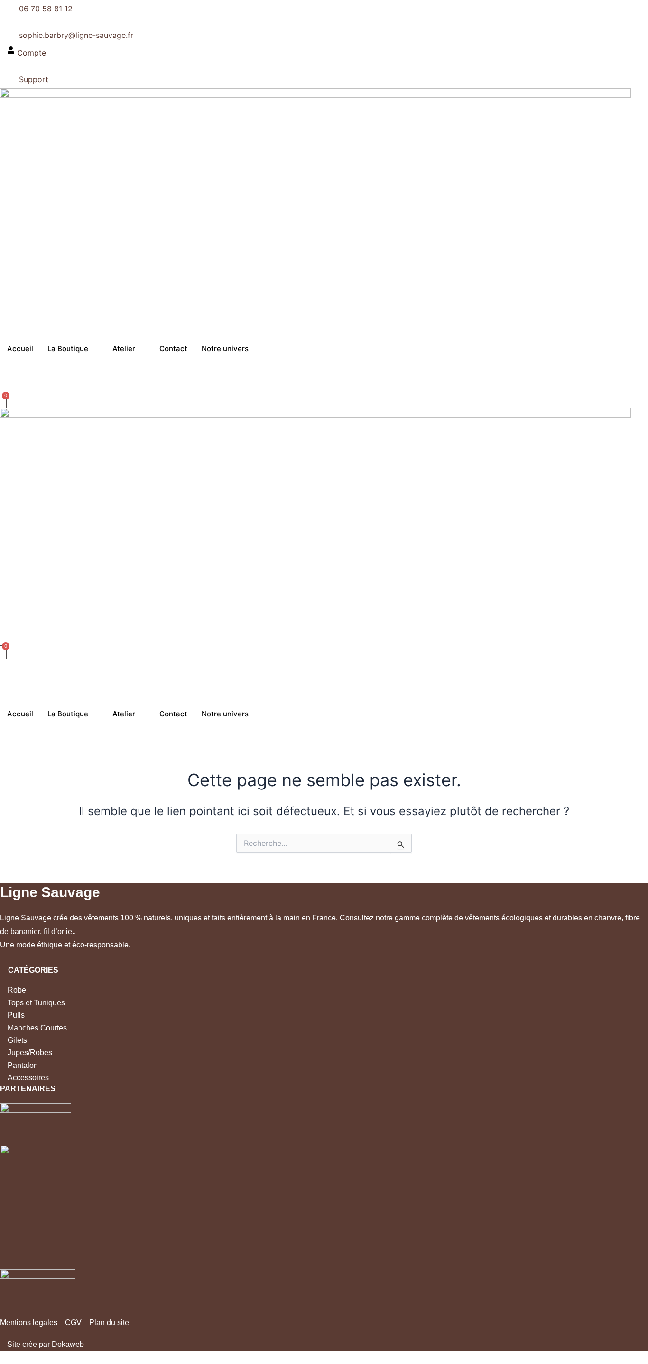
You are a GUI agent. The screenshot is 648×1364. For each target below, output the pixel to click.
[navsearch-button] (3, 388)
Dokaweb (68, 1344)
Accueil (20, 348)
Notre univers (225, 348)
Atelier (123, 348)
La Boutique (67, 348)
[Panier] (3, 401)
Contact (173, 348)
